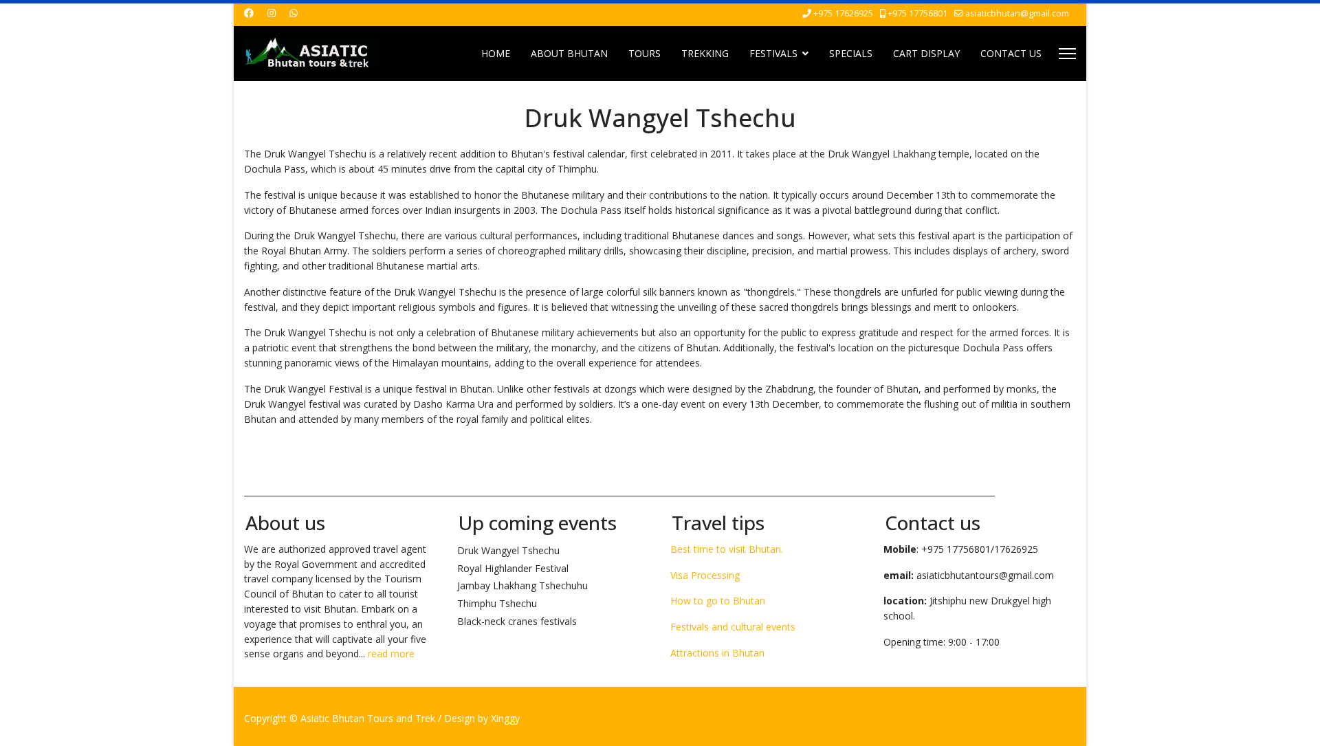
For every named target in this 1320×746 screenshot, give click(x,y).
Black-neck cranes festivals (517, 621)
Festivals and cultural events (732, 626)
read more (391, 653)
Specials (850, 53)
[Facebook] (249, 12)
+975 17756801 (917, 13)
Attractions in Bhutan (717, 652)
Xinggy (505, 718)
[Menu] (1067, 53)
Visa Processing (705, 575)
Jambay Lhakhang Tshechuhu (522, 585)
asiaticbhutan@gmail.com (1017, 13)
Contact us (1011, 53)
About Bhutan (569, 53)
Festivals (773, 53)
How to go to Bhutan (717, 600)
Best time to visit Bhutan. (726, 549)
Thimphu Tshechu (497, 603)
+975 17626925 (843, 13)
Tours (644, 53)
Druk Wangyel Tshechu (508, 550)
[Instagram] (271, 12)
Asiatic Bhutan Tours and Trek (367, 718)
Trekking (705, 53)
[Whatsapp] (293, 12)
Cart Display (926, 53)
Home (495, 53)
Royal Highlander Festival (513, 568)
